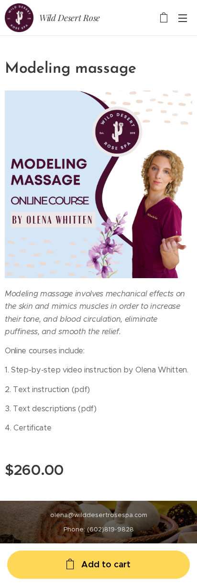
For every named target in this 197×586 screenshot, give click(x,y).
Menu (182, 17)
